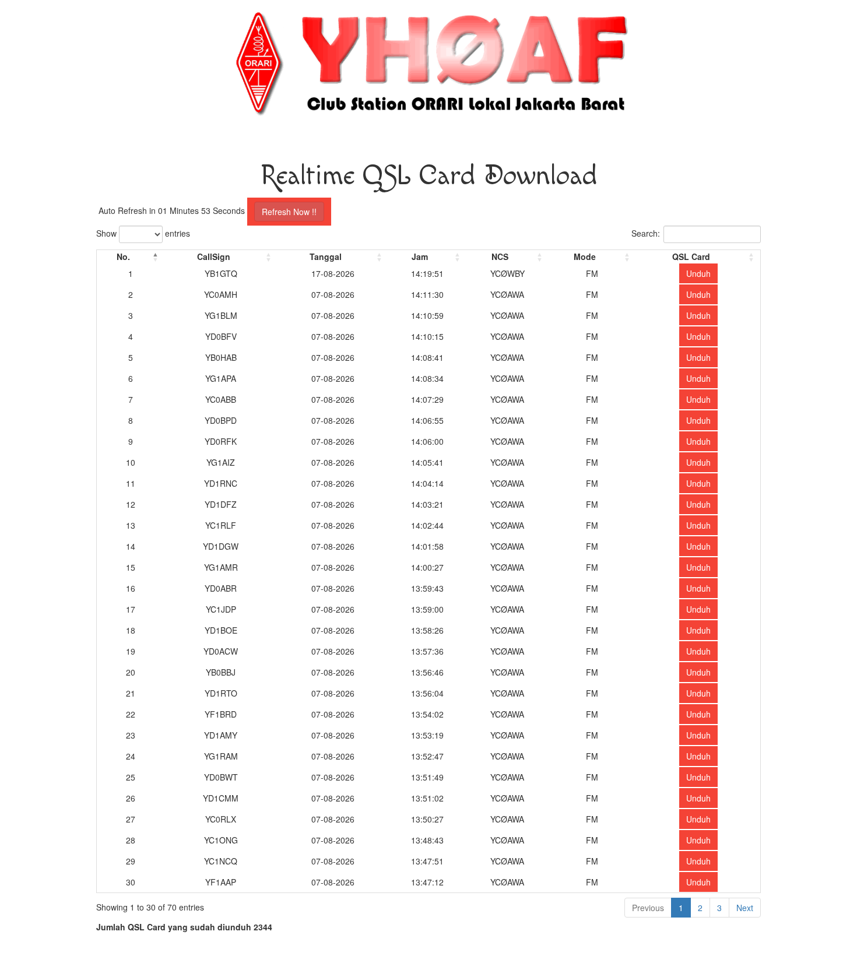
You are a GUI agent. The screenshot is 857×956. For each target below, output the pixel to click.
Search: (645, 233)
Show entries (143, 233)
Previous (648, 907)
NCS (499, 256)
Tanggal (326, 256)
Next (744, 907)
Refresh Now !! (289, 211)
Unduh (698, 273)
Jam (420, 256)
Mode (585, 256)
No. (123, 256)
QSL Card (691, 256)
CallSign (213, 256)
